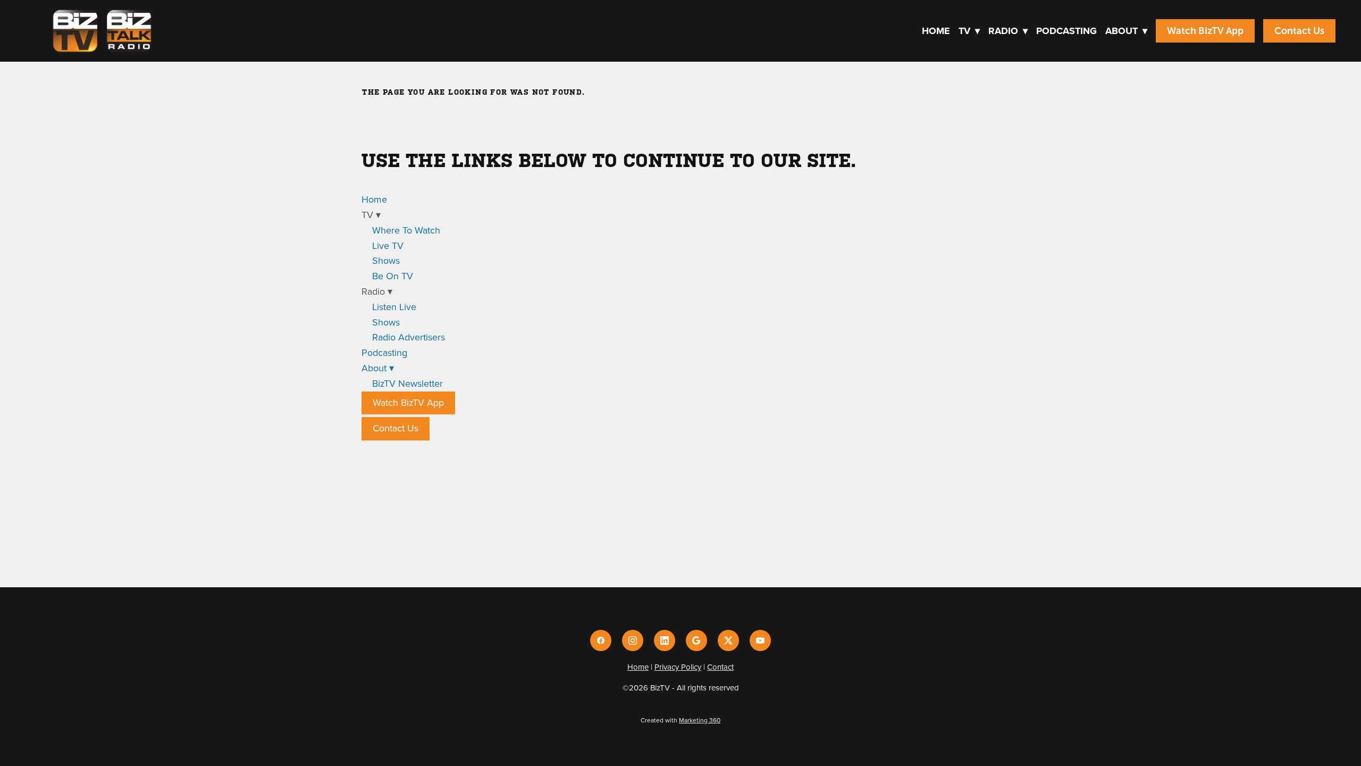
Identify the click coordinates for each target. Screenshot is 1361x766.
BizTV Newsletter (407, 383)
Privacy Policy (677, 666)
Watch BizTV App (1205, 31)
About (1126, 31)
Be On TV (392, 275)
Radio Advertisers (408, 337)
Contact (720, 666)
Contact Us (1299, 31)
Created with (680, 720)
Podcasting (1066, 31)
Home (936, 31)
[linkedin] (664, 640)
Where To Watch (406, 230)
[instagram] (632, 640)
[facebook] (600, 640)
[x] (728, 640)
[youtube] (760, 640)
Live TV (388, 245)
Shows (386, 260)
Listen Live (394, 306)
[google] (696, 640)
